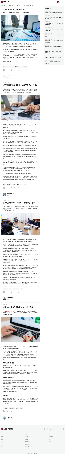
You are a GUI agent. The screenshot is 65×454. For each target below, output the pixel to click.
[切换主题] (59, 2)
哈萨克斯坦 (25, 66)
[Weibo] (54, 429)
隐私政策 (27, 439)
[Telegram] (11, 70)
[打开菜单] (63, 2)
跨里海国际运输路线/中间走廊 (28, 5)
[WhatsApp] (7, 70)
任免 (13, 5)
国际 (2, 446)
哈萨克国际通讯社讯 (9, 311)
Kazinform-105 (37, 5)
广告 (50, 441)
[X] (18, 70)
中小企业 (11, 66)
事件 (16, 5)
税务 (14, 184)
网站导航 (51, 436)
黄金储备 (5, 66)
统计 (4, 184)
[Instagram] (4, 70)
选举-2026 (6, 5)
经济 (25, 184)
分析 (2, 441)
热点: (2, 5)
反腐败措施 (27, 444)
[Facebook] (15, 70)
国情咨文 (19, 5)
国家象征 (27, 441)
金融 (21, 408)
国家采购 (27, 446)
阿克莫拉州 (18, 66)
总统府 (10, 5)
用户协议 (27, 436)
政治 (2, 439)
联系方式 (51, 439)
